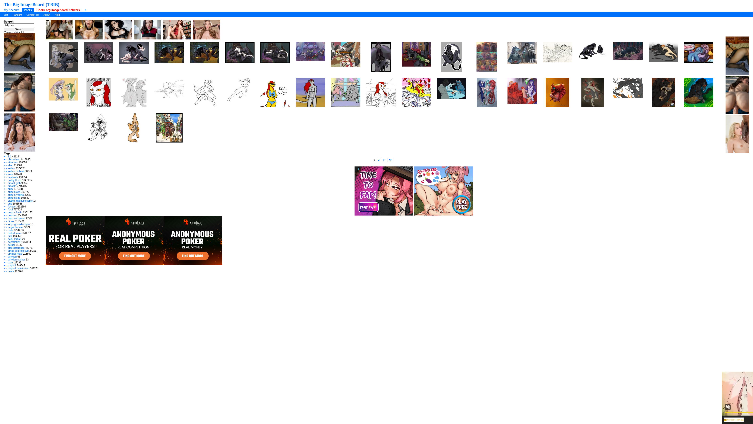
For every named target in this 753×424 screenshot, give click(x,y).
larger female (15, 227)
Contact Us (32, 14)
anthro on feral (16, 171)
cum (10, 188)
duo (10, 203)
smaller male (15, 253)
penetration (14, 241)
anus (10, 174)
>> (390, 159)
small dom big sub (18, 250)
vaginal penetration (18, 268)
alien (10, 165)
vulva (11, 271)
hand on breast (16, 218)
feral (10, 209)
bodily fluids (14, 180)
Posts (28, 10)
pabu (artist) (14, 239)
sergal (11, 244)
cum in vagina (16, 194)
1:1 (9, 156)
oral (10, 236)
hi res (11, 221)
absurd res (14, 159)
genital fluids (15, 212)
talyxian (12, 256)
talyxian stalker (16, 259)
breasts (12, 186)
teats (11, 262)
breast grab (14, 183)
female (11, 206)
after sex (13, 162)
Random (17, 14)
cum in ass (14, 191)
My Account (11, 10)
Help (57, 14)
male (10, 230)
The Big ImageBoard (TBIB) (31, 4)
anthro (11, 168)
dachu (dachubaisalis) (20, 200)
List (6, 14)
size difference (16, 247)
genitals (12, 215)
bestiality (13, 177)
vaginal (12, 265)
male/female (15, 233)
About (47, 14)
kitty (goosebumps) (19, 224)
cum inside (14, 197)
